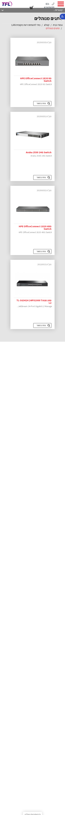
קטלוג (46, 25)
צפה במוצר (41, 103)
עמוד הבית (58, 25)
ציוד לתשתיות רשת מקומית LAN (25, 25)
